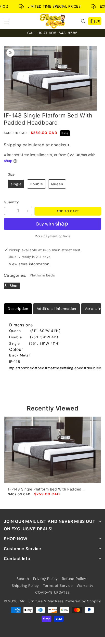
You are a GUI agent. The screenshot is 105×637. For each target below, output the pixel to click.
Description (18, 308)
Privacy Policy (45, 578)
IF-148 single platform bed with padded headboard (45, 489)
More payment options (52, 236)
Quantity (11, 202)
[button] (9, 21)
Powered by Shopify (83, 601)
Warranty (85, 585)
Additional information (56, 308)
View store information (29, 264)
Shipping (13, 145)
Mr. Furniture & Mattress (42, 601)
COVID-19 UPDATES (52, 592)
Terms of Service (58, 585)
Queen (57, 184)
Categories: (15, 275)
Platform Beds (42, 275)
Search (23, 578)
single (16, 184)
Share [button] (15, 285)
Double (36, 184)
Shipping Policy (25, 585)
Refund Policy (74, 578)
